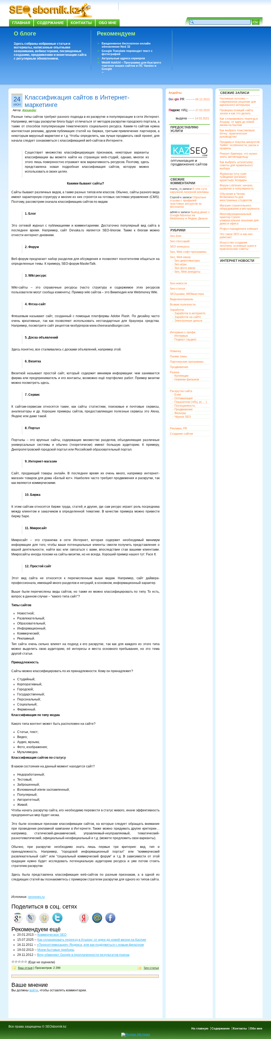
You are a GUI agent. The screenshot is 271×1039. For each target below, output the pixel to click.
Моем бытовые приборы (55, 950)
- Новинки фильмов (186, 379)
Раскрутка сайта (181, 391)
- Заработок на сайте (187, 316)
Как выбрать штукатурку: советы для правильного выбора (237, 165)
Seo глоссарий (179, 241)
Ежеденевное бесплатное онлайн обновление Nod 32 (126, 45)
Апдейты (175, 92)
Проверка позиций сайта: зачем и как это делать (237, 112)
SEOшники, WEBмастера (187, 293)
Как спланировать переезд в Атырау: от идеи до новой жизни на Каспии (91, 940)
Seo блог (176, 235)
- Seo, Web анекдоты (186, 271)
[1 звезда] (13, 961)
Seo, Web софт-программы (188, 251)
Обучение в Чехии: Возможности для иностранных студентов (236, 197)
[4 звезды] (22, 961)
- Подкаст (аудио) (184, 339)
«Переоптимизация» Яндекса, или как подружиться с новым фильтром (90, 945)
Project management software (239, 228)
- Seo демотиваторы (186, 260)
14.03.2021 (202, 118)
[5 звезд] (25, 961)
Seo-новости (178, 283)
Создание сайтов (181, 433)
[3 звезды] (19, 961)
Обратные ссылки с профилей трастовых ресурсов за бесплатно (188, 202)
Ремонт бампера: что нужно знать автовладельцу (238, 155)
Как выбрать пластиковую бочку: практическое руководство (237, 133)
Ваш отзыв (25, 967)
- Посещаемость (184, 405)
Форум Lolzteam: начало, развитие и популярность (237, 187)
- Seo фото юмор (184, 267)
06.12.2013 (202, 99)
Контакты (81, 23)
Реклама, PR (178, 428)
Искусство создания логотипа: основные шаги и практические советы (238, 245)
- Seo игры (180, 264)
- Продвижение (183, 409)
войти (33, 990)
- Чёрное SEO (182, 416)
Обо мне (107, 23)
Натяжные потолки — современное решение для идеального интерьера (238, 101)
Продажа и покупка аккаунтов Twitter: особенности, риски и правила (240, 145)
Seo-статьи (151, 967)
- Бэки (177, 394)
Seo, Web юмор (180, 257)
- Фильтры (179, 413)
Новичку (175, 351)
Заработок (177, 309)
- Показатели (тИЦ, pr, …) (190, 401)
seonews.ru (36, 897)
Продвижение (179, 366)
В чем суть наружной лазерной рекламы (189, 190)
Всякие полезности (183, 304)
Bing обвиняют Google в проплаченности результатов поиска (83, 955)
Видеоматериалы (181, 299)
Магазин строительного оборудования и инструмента (239, 207)
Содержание (50, 23)
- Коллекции (180, 375)
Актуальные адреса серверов (123, 58)
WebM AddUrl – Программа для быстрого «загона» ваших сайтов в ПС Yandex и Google (131, 65)
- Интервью (180, 335)
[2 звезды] (16, 961)
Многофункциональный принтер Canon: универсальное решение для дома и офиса (239, 218)
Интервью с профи (182, 332)
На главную (199, 1028)
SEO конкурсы (179, 246)
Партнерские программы (187, 361)
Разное (174, 372)
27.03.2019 (202, 110)
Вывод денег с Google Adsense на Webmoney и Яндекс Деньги (190, 215)
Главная (21, 23)
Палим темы (178, 356)
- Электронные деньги (187, 320)
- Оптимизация (183, 398)
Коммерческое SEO (51, 935)
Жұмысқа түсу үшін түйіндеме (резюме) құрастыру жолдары (233, 177)
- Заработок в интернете (189, 313)
